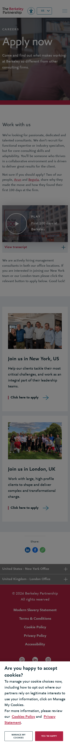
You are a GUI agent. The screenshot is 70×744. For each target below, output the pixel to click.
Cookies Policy (23, 717)
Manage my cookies (18, 736)
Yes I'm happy (49, 736)
